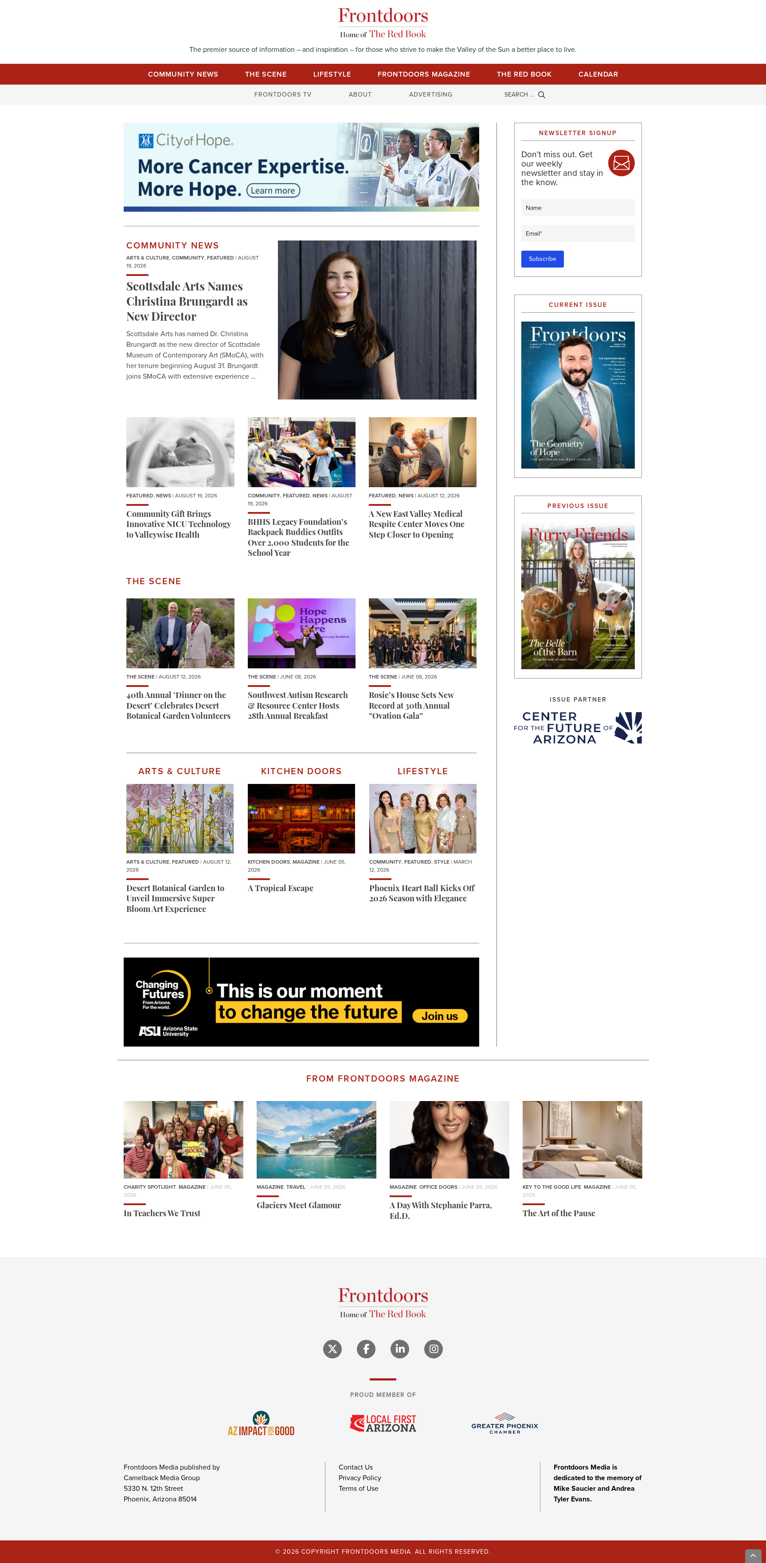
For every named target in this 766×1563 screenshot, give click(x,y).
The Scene (266, 74)
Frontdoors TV (283, 94)
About (360, 94)
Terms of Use (359, 1488)
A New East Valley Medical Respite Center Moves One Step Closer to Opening (417, 525)
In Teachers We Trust (162, 1214)
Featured (220, 258)
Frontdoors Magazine (424, 74)
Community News (183, 74)
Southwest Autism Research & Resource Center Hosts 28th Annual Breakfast (298, 706)
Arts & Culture (147, 258)
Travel (295, 1187)
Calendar (598, 74)
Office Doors (438, 1187)
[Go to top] (753, 1556)
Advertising (431, 94)
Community (188, 258)
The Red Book (524, 74)
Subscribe (542, 259)
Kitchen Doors (269, 862)
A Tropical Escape (280, 889)
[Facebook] (366, 1349)
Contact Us (356, 1467)
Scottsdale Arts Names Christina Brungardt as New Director (187, 303)
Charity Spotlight (150, 1187)
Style (441, 862)
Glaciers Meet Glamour (299, 1206)
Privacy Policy (360, 1478)
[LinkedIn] (400, 1349)
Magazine (306, 862)
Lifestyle (332, 74)
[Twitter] (332, 1349)
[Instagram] (433, 1349)
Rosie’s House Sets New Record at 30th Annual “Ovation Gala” (411, 706)
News (163, 496)
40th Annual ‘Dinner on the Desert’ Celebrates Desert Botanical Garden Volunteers (178, 706)
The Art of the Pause (559, 1214)
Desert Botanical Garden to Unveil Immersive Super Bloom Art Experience (175, 899)
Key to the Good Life (552, 1187)
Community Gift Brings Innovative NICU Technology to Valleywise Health (178, 525)
